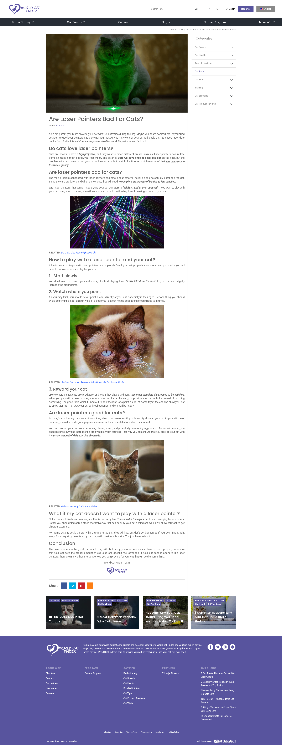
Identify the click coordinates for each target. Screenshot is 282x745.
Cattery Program (215, 22)
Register (245, 8)
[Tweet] (72, 585)
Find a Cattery (21, 22)
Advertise (119, 732)
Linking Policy (173, 732)
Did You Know (104, 604)
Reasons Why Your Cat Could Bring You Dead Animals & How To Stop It (164, 617)
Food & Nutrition (203, 63)
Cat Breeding (201, 95)
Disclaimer (160, 732)
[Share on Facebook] (64, 585)
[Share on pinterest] (81, 585)
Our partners (52, 683)
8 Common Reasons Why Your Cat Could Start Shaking (213, 617)
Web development (204, 741)
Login (231, 8)
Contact (50, 678)
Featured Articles (70, 600)
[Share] (90, 585)
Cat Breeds (74, 22)
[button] (231, 47)
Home (174, 29)
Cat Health (200, 55)
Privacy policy (146, 732)
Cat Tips (199, 79)
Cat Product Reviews (205, 103)
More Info (265, 22)
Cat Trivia (193, 29)
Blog (165, 22)
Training (199, 87)
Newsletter (51, 688)
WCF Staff (60, 125)
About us (50, 673)
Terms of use (131, 732)
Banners (50, 693)
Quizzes (123, 22)
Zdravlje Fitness (170, 673)
